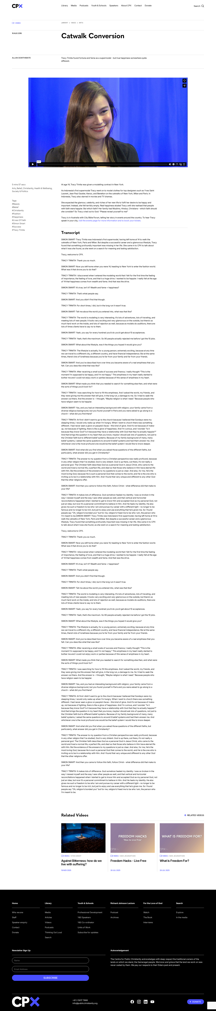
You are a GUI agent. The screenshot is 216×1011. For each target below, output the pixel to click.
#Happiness (17, 217)
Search (48, 937)
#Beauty (16, 204)
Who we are (17, 912)
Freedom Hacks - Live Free (128, 861)
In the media (181, 917)
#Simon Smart (18, 223)
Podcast (114, 912)
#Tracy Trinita (18, 230)
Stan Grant (76, 856)
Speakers (113, 5)
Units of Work (84, 927)
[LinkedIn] (146, 1002)
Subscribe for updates (88, 932)
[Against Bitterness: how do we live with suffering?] (83, 838)
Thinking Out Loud (53, 932)
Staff (14, 917)
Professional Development (90, 912)
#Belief (15, 207)
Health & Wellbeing (43, 188)
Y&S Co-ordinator (86, 922)
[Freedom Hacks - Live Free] (132, 838)
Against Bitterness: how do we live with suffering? (81, 862)
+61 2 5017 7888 (80, 1000)
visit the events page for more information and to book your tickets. (109, 220)
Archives (114, 917)
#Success (16, 226)
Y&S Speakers (84, 917)
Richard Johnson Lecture (122, 903)
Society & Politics (20, 191)
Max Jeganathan (128, 856)
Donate (148, 5)
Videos (48, 922)
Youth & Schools (98, 5)
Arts (81, 23)
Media (74, 5)
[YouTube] (152, 1002)
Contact (138, 5)
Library (64, 5)
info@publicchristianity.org (85, 1003)
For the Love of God (152, 903)
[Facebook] (132, 1002)
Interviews (148, 922)
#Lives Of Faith (19, 220)
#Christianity (18, 210)
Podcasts (84, 5)
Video (18, 23)
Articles (48, 917)
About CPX (126, 5)
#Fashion (16, 213)
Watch (146, 912)
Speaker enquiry (19, 922)
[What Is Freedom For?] (182, 838)
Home (15, 903)
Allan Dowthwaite (21, 58)
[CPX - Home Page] (34, 6)
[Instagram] (139, 1002)
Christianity (28, 188)
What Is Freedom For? (174, 861)
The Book (147, 917)
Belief (19, 188)
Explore (179, 912)
